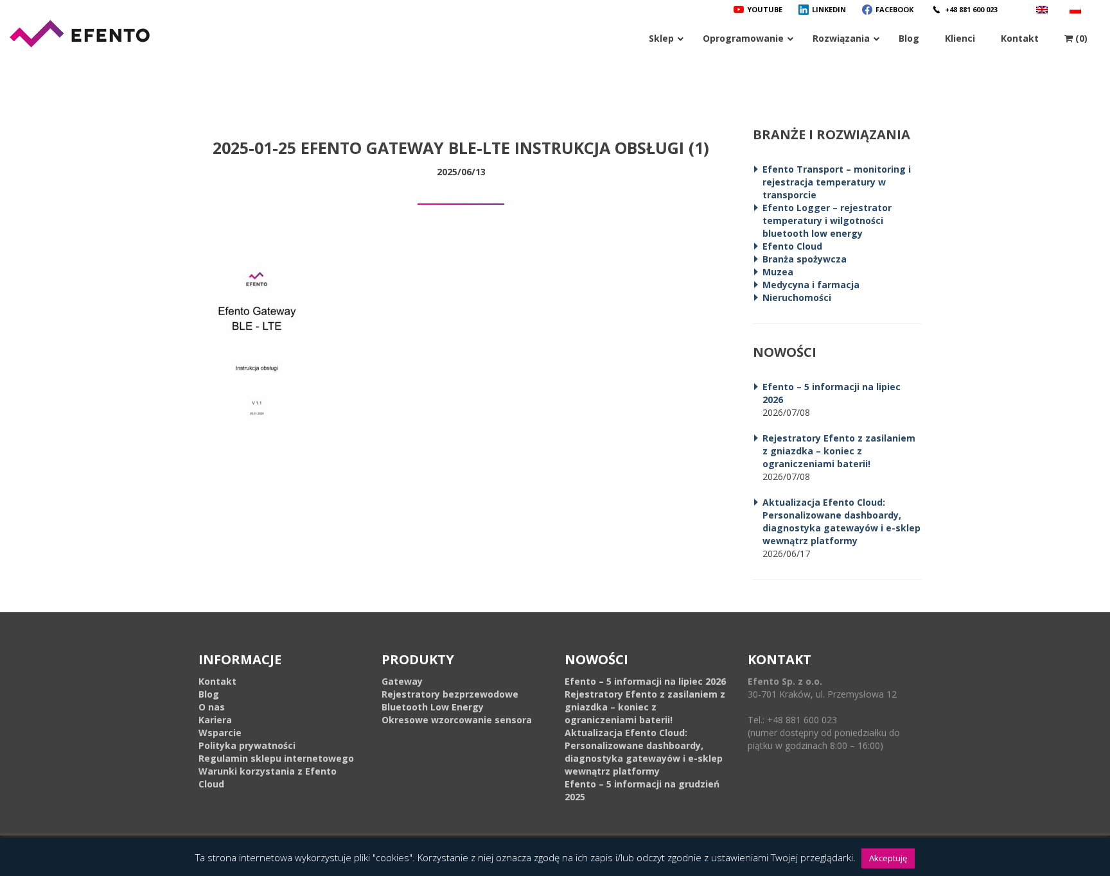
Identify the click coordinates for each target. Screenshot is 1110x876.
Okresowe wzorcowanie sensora (457, 720)
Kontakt (217, 681)
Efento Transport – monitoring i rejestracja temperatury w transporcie (836, 182)
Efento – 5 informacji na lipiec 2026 (645, 681)
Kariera (215, 720)
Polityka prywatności (246, 745)
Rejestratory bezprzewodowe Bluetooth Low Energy (450, 700)
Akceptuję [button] (888, 858)
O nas (211, 707)
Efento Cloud (792, 246)
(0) (1080, 38)
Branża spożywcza (804, 259)
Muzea (777, 272)
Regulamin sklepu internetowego (276, 758)
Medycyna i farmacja (810, 285)
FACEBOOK (894, 9)
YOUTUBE (764, 9)
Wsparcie (220, 732)
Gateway (402, 681)
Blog (208, 694)
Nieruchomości (796, 297)
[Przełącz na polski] (1077, 9)
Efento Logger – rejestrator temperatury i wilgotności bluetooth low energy (827, 220)
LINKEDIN (829, 9)
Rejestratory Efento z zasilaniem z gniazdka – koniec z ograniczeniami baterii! (838, 451)
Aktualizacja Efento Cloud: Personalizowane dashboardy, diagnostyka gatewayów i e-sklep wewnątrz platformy (841, 521)
